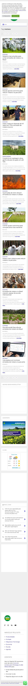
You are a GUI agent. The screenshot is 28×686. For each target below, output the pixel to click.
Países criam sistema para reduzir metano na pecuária (14, 259)
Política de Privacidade (14, 683)
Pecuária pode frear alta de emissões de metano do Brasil (13, 328)
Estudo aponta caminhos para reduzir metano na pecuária (13, 91)
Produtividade (7, 156)
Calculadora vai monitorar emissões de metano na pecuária (14, 361)
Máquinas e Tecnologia (13, 642)
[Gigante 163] (14, 20)
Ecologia (5, 54)
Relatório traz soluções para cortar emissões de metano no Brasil (13, 58)
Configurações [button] (6, 16)
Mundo (8, 647)
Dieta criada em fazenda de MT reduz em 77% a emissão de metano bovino (13, 125)
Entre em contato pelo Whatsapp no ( (13, 664)
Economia (5, 325)
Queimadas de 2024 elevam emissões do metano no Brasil (13, 193)
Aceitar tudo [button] (15, 16)
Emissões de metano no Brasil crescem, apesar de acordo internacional (13, 293)
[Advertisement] (14, 487)
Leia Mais (16, 68)
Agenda (8, 649)
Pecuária (5, 358)
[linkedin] (11, 625)
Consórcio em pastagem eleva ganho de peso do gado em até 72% (13, 160)
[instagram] (8, 625)
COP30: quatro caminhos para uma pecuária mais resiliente (13, 226)
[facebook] (4, 625)
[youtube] (15, 625)
